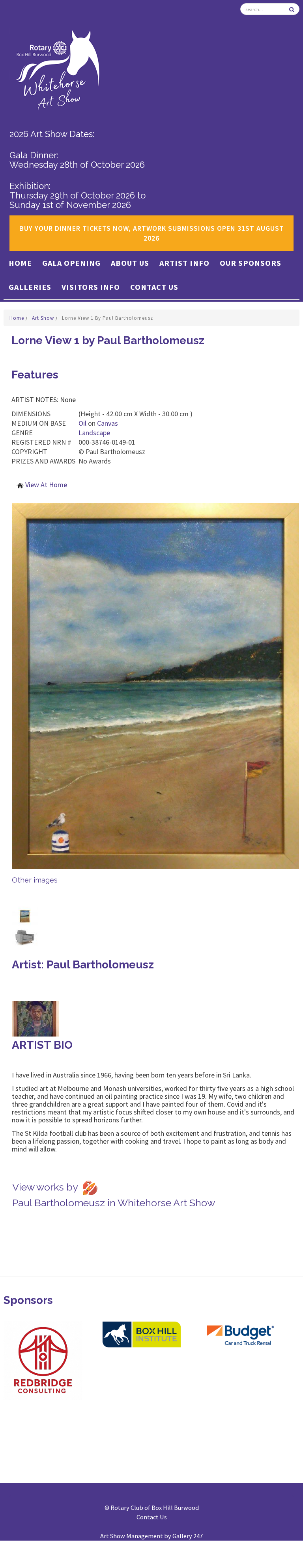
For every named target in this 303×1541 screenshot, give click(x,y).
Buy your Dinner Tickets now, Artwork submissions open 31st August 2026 (151, 233)
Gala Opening (71, 263)
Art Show (44, 318)
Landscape (94, 432)
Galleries (30, 287)
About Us (130, 263)
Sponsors (28, 1300)
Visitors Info (91, 287)
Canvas (107, 423)
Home (20, 263)
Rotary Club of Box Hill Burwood (154, 1507)
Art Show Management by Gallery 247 (151, 1536)
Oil (82, 423)
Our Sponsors (250, 263)
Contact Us (154, 287)
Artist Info (184, 263)
